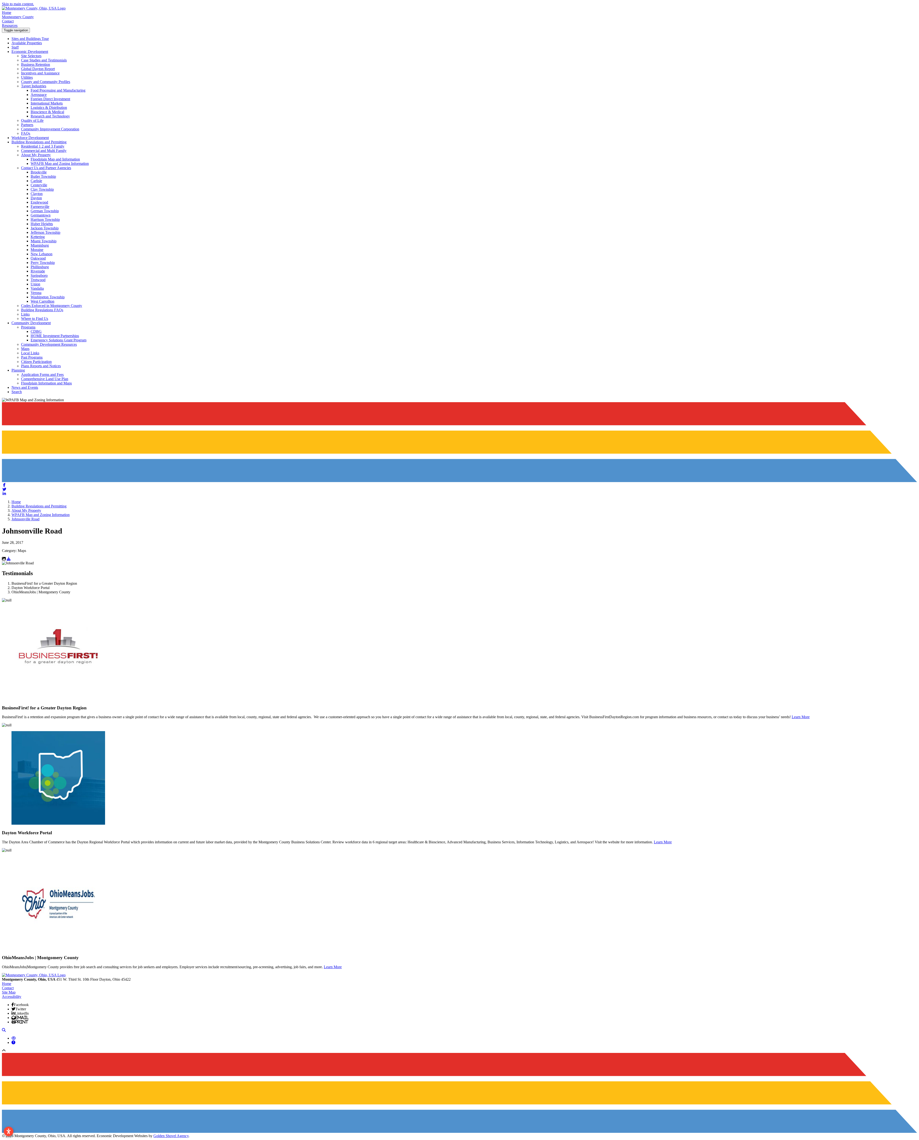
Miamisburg (40, 245)
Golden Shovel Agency (171, 1136)
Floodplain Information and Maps (46, 383)
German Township (45, 211)
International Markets (47, 103)
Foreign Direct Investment (50, 99)
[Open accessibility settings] (8, 1131)
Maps (25, 349)
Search (16, 392)
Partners (27, 125)
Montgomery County (18, 17)
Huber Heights (42, 224)
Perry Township (43, 263)
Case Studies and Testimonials (44, 60)
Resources (9, 25)
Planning (18, 370)
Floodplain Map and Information (55, 159)
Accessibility (11, 997)
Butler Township (43, 176)
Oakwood (38, 258)
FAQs (25, 133)
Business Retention (35, 64)
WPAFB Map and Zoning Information (60, 163)
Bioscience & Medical (47, 112)
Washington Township (48, 297)
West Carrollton (42, 301)
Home (6, 13)
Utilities (27, 77)
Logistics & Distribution (49, 108)
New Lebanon (41, 254)
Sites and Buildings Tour (30, 39)
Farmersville (40, 207)
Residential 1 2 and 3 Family (42, 146)
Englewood (39, 202)
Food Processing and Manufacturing (58, 90)
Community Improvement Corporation (50, 129)
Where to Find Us (34, 319)
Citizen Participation (36, 362)
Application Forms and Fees (42, 375)
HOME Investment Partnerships (55, 336)
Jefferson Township (45, 232)
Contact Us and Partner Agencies (46, 168)
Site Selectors (31, 56)
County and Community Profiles (45, 82)
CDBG (36, 331)
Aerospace (39, 95)
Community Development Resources (49, 344)
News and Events (24, 387)
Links (25, 314)
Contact (8, 21)
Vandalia (37, 288)
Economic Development (29, 52)
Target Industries (33, 86)
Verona (36, 293)
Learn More (801, 717)
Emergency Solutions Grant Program (58, 340)
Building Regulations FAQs (42, 310)
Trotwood (38, 280)
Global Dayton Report (38, 69)
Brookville (39, 172)
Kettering (38, 237)
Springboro (39, 275)
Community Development (31, 323)
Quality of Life (32, 120)
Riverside (38, 271)
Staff (15, 47)
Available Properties (26, 43)
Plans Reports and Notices (41, 366)
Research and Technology (50, 116)
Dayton (36, 198)
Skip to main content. (18, 4)
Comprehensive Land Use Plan (44, 379)
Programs (28, 327)
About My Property (36, 155)
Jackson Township (45, 228)
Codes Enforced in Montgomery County (51, 306)
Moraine (37, 250)
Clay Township (42, 189)
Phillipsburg (40, 267)
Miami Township (43, 241)
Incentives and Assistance (40, 73)
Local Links (30, 353)
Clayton (37, 194)
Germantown (40, 215)
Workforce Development (30, 138)
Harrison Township (45, 219)
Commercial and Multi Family (44, 151)
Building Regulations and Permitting (39, 142)
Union (35, 284)
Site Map (9, 992)
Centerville (39, 185)
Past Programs (32, 357)
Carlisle (36, 181)
